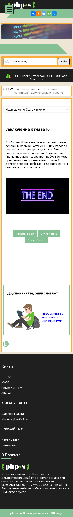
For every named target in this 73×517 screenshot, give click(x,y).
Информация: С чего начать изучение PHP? (53, 317)
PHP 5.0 (6, 377)
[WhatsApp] (49, 13)
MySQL (6, 382)
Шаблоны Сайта (12, 413)
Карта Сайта (10, 439)
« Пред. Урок (25, 233)
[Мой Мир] (54, 13)
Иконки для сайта (14, 419)
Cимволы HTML (12, 387)
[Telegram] (44, 13)
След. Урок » (36, 240)
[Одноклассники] (38, 13)
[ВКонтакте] (33, 13)
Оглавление (49, 233)
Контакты (8, 445)
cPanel (6, 393)
